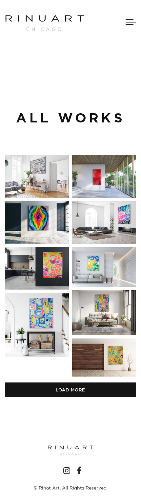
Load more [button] (70, 389)
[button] (37, 176)
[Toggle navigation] (131, 22)
